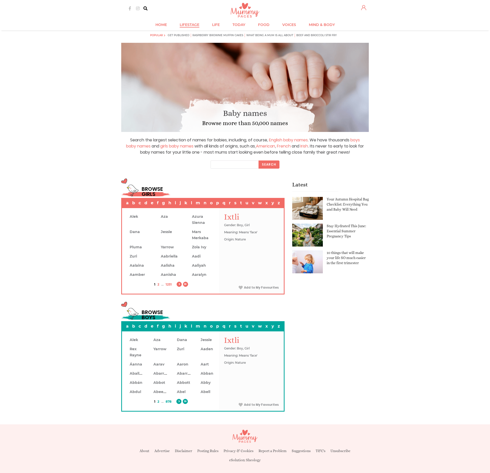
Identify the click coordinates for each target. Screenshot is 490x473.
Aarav (158, 364)
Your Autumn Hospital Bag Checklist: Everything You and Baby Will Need (348, 204)
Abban (207, 373)
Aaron (182, 364)
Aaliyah (199, 265)
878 (169, 401)
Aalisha (168, 265)
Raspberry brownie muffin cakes (217, 35)
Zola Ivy (199, 247)
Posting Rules (207, 451)
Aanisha (168, 274)
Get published (178, 35)
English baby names (288, 140)
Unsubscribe (340, 451)
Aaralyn (199, 274)
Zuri (133, 256)
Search (269, 164)
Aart (205, 364)
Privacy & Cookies (238, 451)
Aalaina (137, 265)
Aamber (137, 274)
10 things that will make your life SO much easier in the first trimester (346, 258)
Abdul (135, 391)
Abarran (161, 373)
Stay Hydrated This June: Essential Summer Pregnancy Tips (346, 231)
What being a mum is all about (269, 35)
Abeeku (160, 391)
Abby (206, 382)
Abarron (184, 373)
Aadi (196, 256)
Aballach (138, 373)
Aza (164, 216)
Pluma (136, 247)
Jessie (166, 231)
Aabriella (169, 256)
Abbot (159, 382)
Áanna (136, 364)
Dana (135, 231)
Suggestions (301, 451)
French (284, 146)
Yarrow (167, 247)
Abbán (136, 382)
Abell (205, 391)
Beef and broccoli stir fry (316, 35)
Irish (304, 146)
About (144, 451)
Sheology (253, 460)
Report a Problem (273, 451)
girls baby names (176, 146)
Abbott (183, 382)
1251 (169, 284)
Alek (134, 216)
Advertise (162, 451)
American (265, 146)
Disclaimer (183, 451)
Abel (181, 391)
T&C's (320, 451)
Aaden (207, 349)
